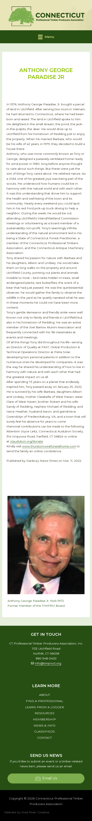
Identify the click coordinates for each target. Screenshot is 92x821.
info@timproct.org (48, 663)
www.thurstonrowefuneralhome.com (49, 446)
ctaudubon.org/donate (26, 441)
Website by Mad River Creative (26, 812)
